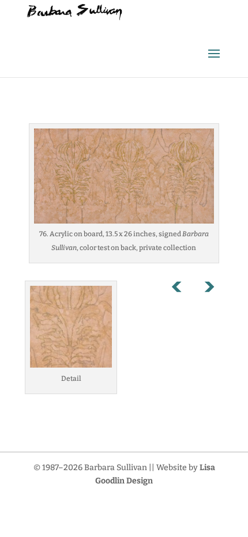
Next (208, 289)
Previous (182, 289)
